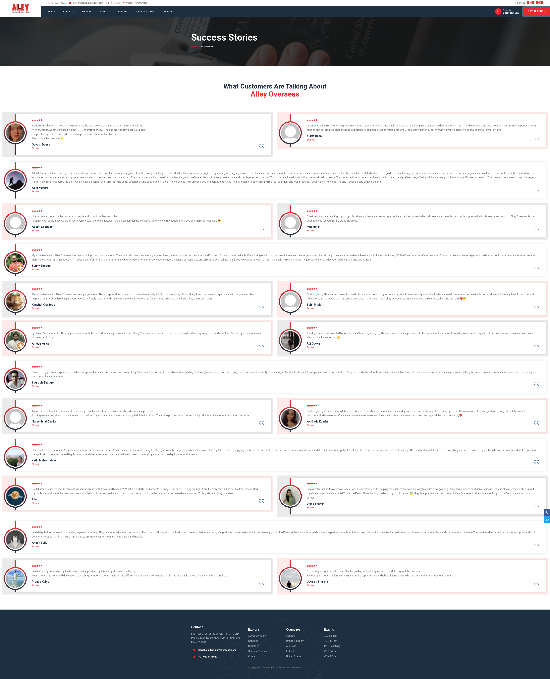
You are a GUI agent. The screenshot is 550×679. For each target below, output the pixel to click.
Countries (121, 11)
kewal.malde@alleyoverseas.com (88, 3)
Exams (104, 11)
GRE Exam (330, 651)
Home (51, 11)
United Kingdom (295, 640)
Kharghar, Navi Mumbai (136, 3)
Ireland (290, 651)
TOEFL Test (330, 640)
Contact (167, 11)
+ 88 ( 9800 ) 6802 (511, 11)
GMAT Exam (331, 656)
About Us (68, 11)
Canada (290, 635)
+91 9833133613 (208, 656)
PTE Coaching (332, 645)
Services (87, 11)
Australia (291, 645)
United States (293, 656)
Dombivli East (114, 3)
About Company (257, 635)
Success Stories (145, 11)
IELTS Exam (330, 635)
